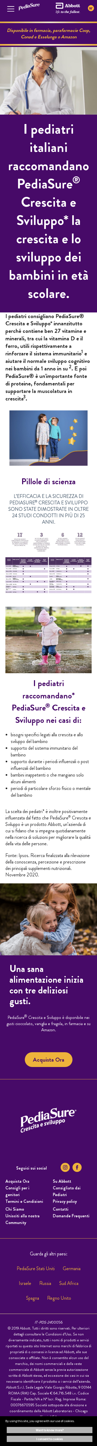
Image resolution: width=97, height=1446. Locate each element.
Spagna (32, 1298)
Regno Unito (59, 1298)
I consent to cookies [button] (49, 1439)
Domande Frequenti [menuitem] (71, 1216)
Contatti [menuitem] (60, 1209)
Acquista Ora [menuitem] (17, 1181)
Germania (72, 1268)
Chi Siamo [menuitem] (14, 1209)
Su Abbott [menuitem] (62, 1181)
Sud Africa (68, 1283)
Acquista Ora (48, 1059)
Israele (25, 1283)
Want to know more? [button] (50, 1430)
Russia (45, 1283)
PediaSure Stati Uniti (36, 1268)
